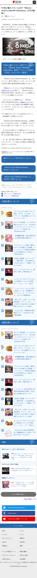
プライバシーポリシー (9, 555)
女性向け (22, 542)
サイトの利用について (9, 551)
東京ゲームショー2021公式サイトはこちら (17, 159)
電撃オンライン (6, 185)
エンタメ (5, 534)
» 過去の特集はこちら (29, 499)
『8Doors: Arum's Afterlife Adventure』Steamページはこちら (16, 169)
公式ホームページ (7, 90)
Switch (4, 542)
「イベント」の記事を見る (11, 196)
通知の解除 (23, 551)
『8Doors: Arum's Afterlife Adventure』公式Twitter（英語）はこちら (17, 178)
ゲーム (22, 530)
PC (13, 185)
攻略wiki (4, 546)
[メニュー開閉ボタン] (34, 2)
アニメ (22, 534)
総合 (3, 530)
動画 (21, 546)
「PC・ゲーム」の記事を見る (12, 194)
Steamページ (24, 102)
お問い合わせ (6, 559)
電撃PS (22, 538)
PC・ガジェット (7, 538)
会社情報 (22, 559)
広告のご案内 (24, 555)
